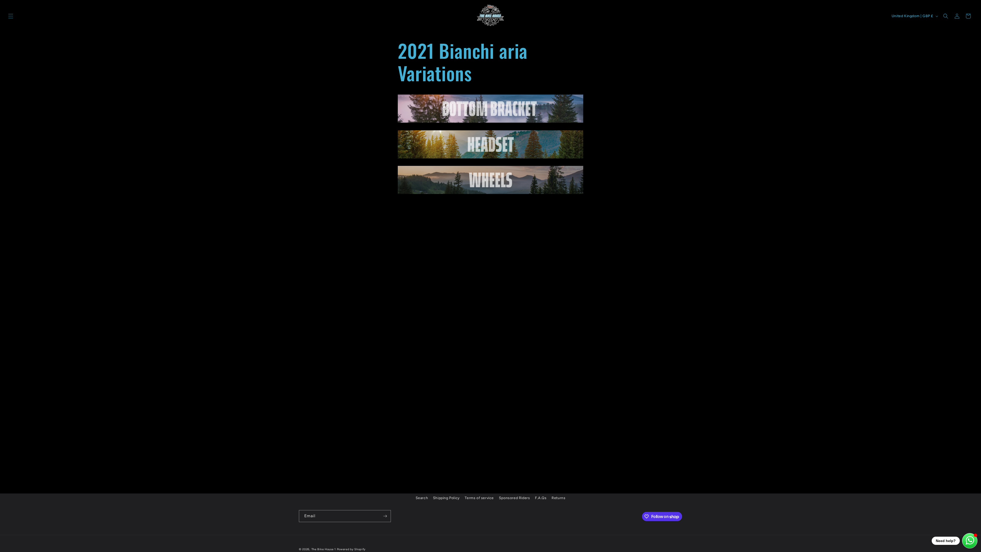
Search (422, 498)
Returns (558, 498)
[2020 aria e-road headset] (490, 158)
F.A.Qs (541, 498)
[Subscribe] (385, 516)
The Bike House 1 (323, 549)
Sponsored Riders (514, 498)
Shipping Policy (446, 498)
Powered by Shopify (351, 549)
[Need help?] (969, 540)
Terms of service (479, 498)
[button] (10, 16)
